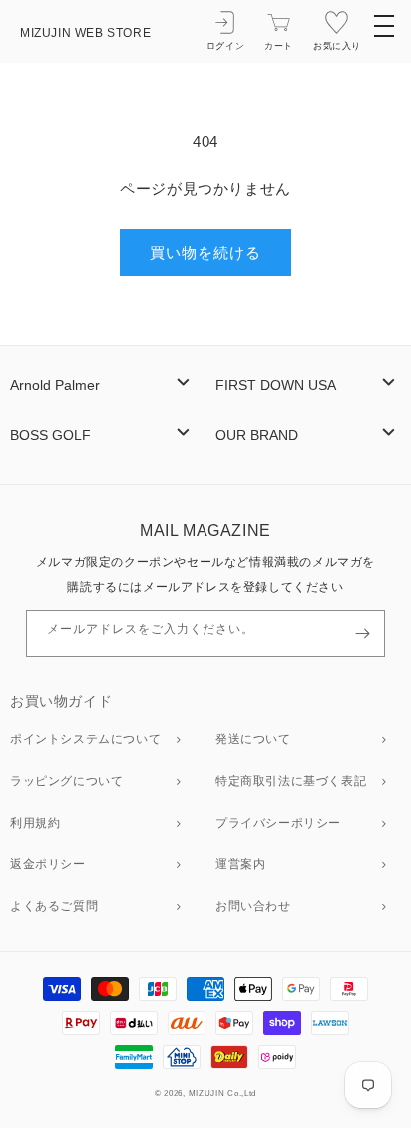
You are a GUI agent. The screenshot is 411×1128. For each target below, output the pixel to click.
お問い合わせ (253, 906)
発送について (253, 739)
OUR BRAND (256, 435)
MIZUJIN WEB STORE (85, 33)
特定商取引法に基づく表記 (290, 781)
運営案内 (240, 864)
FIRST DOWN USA (275, 385)
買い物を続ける (205, 252)
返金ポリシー (48, 864)
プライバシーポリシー (278, 823)
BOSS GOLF (50, 435)
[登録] (362, 633)
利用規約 (35, 823)
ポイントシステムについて (85, 739)
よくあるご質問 (54, 906)
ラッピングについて (66, 781)
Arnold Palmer (55, 385)
